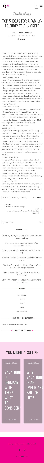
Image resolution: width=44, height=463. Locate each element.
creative (5, 198)
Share (22, 39)
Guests (22, 299)
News (22, 307)
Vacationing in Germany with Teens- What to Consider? (14, 390)
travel (23, 198)
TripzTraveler (25, 32)
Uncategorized (22, 311)
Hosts (22, 303)
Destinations (22, 14)
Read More (9, 420)
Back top (20, 456)
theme (14, 198)
